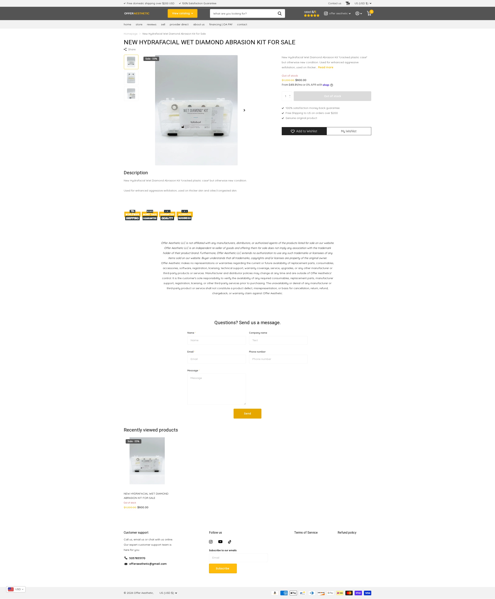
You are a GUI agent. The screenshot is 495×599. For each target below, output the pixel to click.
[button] (244, 110)
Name (191, 332)
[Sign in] (358, 13)
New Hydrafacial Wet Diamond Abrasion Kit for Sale (146, 496)
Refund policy (347, 532)
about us (199, 24)
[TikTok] (229, 541)
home (127, 24)
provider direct (179, 24)
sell (163, 24)
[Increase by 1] (290, 92)
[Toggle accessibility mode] (348, 3)
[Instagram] (211, 541)
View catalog (181, 13)
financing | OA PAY (220, 24)
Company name (258, 332)
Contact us (334, 3)
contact (242, 24)
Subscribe (223, 568)
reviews (151, 24)
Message (193, 370)
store (139, 24)
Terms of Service (306, 532)
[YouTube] (220, 541)
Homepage (130, 33)
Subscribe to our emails (223, 550)
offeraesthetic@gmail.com (148, 564)
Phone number (257, 351)
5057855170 (137, 558)
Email (191, 351)
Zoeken (279, 13)
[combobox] (16, 589)
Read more (325, 67)
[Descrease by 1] (290, 99)
